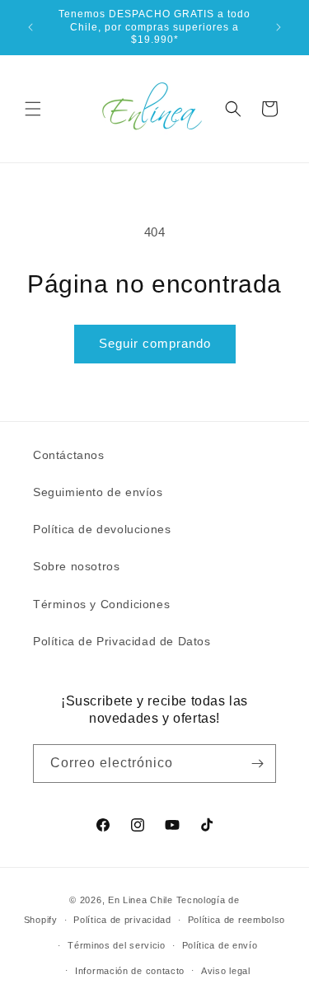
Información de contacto (130, 971)
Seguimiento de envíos (98, 492)
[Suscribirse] (257, 763)
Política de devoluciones (102, 529)
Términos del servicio (117, 945)
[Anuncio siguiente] (278, 27)
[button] (33, 109)
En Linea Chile (140, 900)
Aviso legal (225, 971)
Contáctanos (69, 455)
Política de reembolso (237, 920)
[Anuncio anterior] (30, 27)
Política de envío (220, 945)
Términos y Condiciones (101, 604)
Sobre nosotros (76, 566)
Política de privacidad (122, 920)
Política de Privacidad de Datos (122, 641)
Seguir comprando (155, 343)
